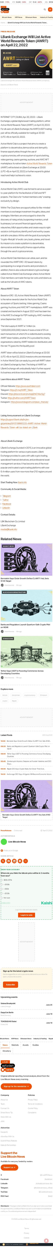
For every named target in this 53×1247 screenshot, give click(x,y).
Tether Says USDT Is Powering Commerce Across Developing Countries (29, 755)
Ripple (14, 701)
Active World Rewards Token (39, 163)
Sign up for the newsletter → (16, 1086)
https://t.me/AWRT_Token (21, 390)
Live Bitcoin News (17, 841)
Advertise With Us (7, 1136)
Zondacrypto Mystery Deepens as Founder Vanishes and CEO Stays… (29, 762)
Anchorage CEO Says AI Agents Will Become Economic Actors (29, 774)
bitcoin (5, 695)
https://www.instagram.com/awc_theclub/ (29, 402)
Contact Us (5, 1108)
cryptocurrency (29, 695)
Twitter (5, 500)
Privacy (26, 1233)
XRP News (18, 17)
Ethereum (43, 695)
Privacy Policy (33, 1100)
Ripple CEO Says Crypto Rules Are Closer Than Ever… (26, 769)
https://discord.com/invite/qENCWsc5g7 (27, 394)
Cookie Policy (33, 1108)
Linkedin (6, 507)
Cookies (26, 1238)
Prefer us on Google (9, 850)
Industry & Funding (40, 1039)
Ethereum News (31, 17)
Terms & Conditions (35, 1104)
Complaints (32, 1112)
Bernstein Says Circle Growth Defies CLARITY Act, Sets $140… (29, 741)
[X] (3, 861)
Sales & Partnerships (8, 1145)
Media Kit (4, 1132)
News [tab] (5, 1045)
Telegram (6, 496)
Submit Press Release (9, 1141)
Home (3, 23)
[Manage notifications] (46, 1241)
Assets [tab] (26, 1045)
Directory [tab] (7, 1051)
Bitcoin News (6, 17)
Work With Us (6, 1117)
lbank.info (22, 482)
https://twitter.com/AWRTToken (22, 398)
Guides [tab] (36, 1045)
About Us (4, 1100)
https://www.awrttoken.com (28, 386)
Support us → (9, 1167)
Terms (26, 1228)
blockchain (16, 695)
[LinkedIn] (14, 861)
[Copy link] (25, 861)
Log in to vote (27, 915)
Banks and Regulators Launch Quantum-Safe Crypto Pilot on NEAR (28, 747)
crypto (5, 701)
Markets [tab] (15, 1045)
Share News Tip (7, 1112)
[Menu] (50, 9)
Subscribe (10, 984)
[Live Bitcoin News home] (5, 9)
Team (3, 1104)
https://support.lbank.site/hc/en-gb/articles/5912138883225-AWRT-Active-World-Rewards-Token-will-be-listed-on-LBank (24, 423)
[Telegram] (20, 861)
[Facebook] (8, 861)
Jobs (2, 1121)
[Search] (45, 9)
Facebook (6, 504)
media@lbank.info (9, 529)
